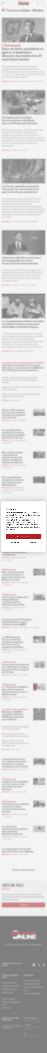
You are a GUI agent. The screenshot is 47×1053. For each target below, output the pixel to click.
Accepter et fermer (23, 536)
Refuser (33, 543)
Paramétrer (14, 543)
